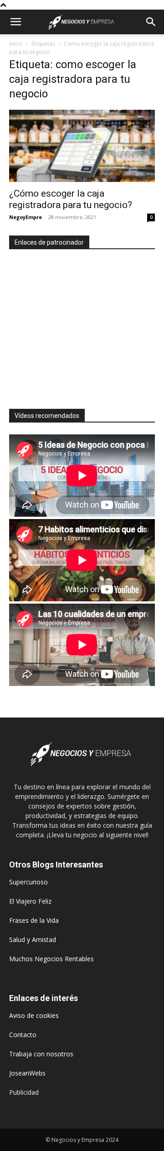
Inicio (16, 44)
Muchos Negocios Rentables (51, 958)
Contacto (22, 1034)
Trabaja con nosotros (41, 1053)
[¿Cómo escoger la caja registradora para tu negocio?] (82, 146)
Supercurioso (28, 882)
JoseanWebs (27, 1073)
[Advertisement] (85, 325)
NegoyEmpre (25, 217)
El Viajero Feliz (30, 901)
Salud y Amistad (32, 939)
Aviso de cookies (34, 1015)
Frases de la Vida (34, 920)
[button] (15, 22)
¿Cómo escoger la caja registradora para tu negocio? (70, 199)
